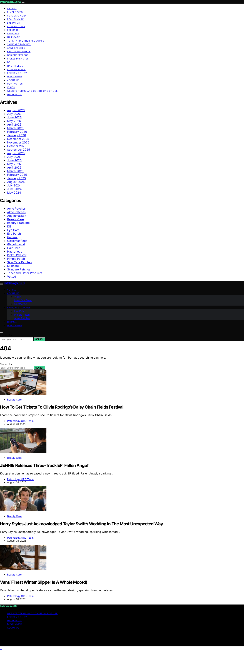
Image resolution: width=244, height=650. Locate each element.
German (12, 322)
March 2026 (15, 128)
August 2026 (16, 110)
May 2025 (14, 164)
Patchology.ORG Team (20, 420)
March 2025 (15, 171)
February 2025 (17, 174)
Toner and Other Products (25, 40)
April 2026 (14, 124)
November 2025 (18, 142)
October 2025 (16, 146)
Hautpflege (15, 65)
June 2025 (14, 160)
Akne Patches (16, 48)
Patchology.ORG (10, 2)
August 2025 (16, 153)
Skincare (13, 33)
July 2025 (14, 157)
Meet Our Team (23, 300)
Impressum (14, 94)
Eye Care (13, 30)
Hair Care (13, 37)
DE (8, 62)
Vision (11, 87)
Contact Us (15, 83)
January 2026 (16, 135)
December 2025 (18, 139)
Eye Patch (13, 22)
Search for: (6, 335)
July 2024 (14, 185)
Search (39, 339)
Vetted (11, 8)
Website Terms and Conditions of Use (32, 91)
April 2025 (14, 167)
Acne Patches (16, 26)
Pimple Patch (16, 12)
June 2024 (14, 189)
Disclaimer (14, 76)
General (12, 237)
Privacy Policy (17, 73)
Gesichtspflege (17, 55)
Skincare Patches (19, 44)
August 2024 (16, 182)
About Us (13, 80)
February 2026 (17, 131)
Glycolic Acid (16, 15)
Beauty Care (15, 19)
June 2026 (14, 117)
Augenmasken (16, 69)
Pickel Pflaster (18, 58)
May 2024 (14, 192)
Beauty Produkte (19, 51)
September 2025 (18, 149)
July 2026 (14, 114)
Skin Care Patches (19, 262)
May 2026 (14, 121)
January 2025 (16, 178)
